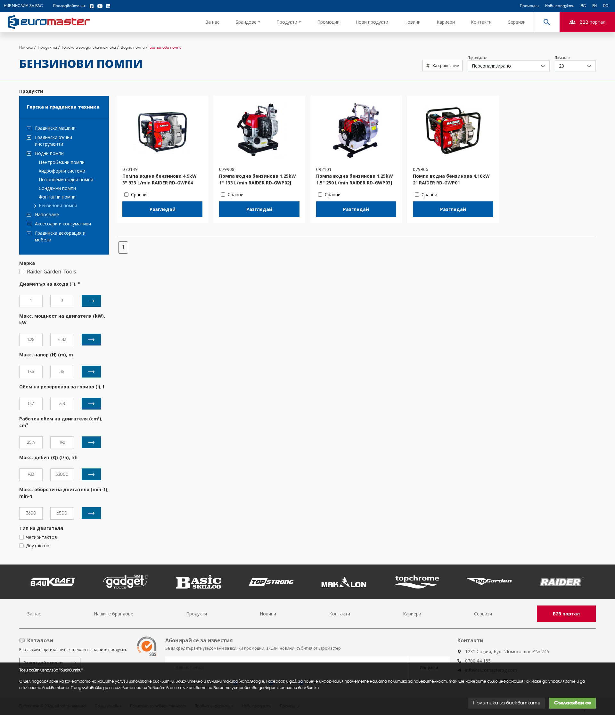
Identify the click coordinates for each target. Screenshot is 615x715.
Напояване (47, 214)
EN (594, 6)
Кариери (446, 22)
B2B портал (566, 614)
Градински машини (55, 128)
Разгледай (163, 209)
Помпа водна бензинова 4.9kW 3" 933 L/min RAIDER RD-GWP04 (159, 179)
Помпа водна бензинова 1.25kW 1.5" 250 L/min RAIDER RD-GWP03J (354, 179)
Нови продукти (559, 6)
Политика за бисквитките (506, 703)
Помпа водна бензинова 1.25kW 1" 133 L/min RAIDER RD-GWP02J (257, 179)
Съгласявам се (572, 703)
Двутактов (37, 545)
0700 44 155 (478, 661)
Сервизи (517, 22)
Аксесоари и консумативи (63, 224)
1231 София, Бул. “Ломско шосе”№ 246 (507, 651)
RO (606, 6)
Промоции (529, 6)
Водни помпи (49, 153)
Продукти (196, 614)
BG (583, 6)
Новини (412, 22)
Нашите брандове (113, 614)
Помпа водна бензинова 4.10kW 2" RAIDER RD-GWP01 (451, 179)
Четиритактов (41, 537)
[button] (247, 22)
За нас (212, 22)
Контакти (481, 22)
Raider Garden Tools (51, 271)
